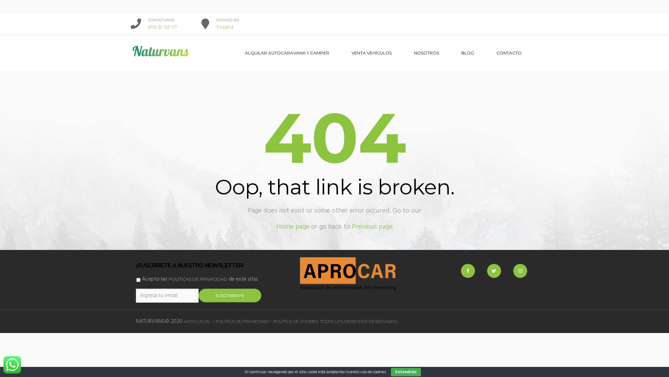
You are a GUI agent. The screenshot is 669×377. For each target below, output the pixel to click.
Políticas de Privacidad (198, 279)
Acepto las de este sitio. (199, 279)
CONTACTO (509, 53)
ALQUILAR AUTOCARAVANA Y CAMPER (287, 53)
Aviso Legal (197, 321)
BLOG (467, 53)
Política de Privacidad (242, 321)
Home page (292, 226)
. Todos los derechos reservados (357, 321)
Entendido (406, 372)
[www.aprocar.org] (348, 273)
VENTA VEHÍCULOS (372, 53)
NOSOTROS (426, 53)
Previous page (372, 226)
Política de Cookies (295, 321)
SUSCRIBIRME (230, 295)
